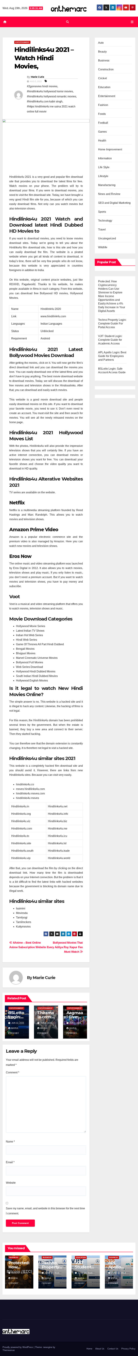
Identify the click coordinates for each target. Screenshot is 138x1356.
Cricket (102, 78)
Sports (102, 211)
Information (105, 158)
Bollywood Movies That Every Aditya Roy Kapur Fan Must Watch (65, 947)
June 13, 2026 (118, 1273)
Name (10, 1141)
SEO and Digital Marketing (114, 202)
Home (89, 1348)
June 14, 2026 (85, 1273)
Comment (12, 1072)
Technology (105, 220)
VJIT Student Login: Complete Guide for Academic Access (110, 340)
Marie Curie (37, 76)
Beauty (102, 51)
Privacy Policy (128, 1348)
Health (102, 140)
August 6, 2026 (19, 1273)
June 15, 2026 (52, 1273)
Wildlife (102, 247)
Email (10, 1162)
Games (102, 131)
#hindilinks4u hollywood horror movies (50, 91)
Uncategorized (107, 238)
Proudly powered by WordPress (18, 1347)
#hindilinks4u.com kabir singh (44, 101)
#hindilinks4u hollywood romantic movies (51, 96)
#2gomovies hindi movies (42, 86)
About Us (99, 1348)
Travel (102, 229)
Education (104, 87)
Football (103, 122)
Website (11, 1182)
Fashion (103, 105)
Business (104, 60)
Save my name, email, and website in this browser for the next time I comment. (45, 1211)
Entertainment (22, 42)
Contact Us (112, 1348)
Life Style (104, 167)
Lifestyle (103, 176)
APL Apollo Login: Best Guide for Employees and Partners (112, 356)
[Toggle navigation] (132, 22)
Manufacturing (107, 185)
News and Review (109, 194)
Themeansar (8, 1350)
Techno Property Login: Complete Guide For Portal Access (112, 323)
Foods (102, 113)
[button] (67, 21)
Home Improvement (110, 149)
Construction (106, 69)
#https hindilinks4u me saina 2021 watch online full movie (51, 109)
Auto (101, 42)
